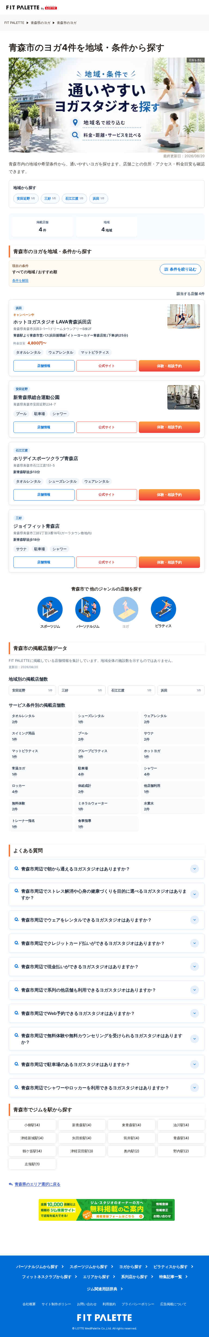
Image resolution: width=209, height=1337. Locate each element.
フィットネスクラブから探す (47, 1276)
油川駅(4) (181, 1125)
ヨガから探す (130, 1266)
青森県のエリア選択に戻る (37, 1184)
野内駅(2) (181, 1151)
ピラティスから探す (170, 1266)
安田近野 (26, 198)
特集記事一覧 (170, 1276)
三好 (50, 198)
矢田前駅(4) (81, 1138)
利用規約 (109, 1304)
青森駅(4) (181, 1138)
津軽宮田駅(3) (81, 1151)
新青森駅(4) (81, 1125)
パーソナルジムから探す (37, 1266)
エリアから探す (96, 1276)
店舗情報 (43, 366)
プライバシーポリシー (138, 1304)
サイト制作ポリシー (56, 1304)
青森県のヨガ (40, 23)
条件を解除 (20, 280)
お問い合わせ (87, 1304)
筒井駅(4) (131, 1138)
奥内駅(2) (131, 1151)
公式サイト (107, 366)
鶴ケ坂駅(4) (32, 1151)
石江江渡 (74, 198)
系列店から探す (134, 1276)
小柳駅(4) (32, 1125)
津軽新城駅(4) (32, 1138)
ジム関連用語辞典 (102, 1288)
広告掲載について (173, 1304)
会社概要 (29, 1304)
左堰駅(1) (32, 1164)
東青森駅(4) (131, 1125)
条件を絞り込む (183, 269)
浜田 (98, 198)
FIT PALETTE (14, 23)
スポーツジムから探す (89, 1266)
